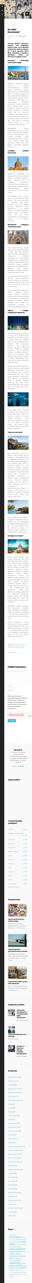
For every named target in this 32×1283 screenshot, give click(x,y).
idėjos (18, 1242)
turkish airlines (16, 1274)
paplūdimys (12, 1260)
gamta (10, 1242)
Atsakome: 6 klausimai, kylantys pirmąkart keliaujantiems (21, 1050)
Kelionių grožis (21, 36)
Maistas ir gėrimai (13, 1154)
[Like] (10, 24)
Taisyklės (11, 1212)
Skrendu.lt (2, 2)
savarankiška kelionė (18, 1270)
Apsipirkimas (12, 1081)
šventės (11, 1277)
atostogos (15, 645)
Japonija (16, 1244)
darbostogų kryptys (14, 1100)
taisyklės (24, 1272)
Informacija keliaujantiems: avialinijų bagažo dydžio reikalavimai (22, 1013)
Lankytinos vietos (13, 1150)
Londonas (18, 1254)
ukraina (22, 1274)
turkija (11, 1274)
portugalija (12, 1268)
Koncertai (11, 1135)
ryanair (11, 1270)
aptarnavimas (12, 1235)
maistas (12, 1256)
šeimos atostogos (13, 1193)
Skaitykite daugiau (21, 928)
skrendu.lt (11, 1272)
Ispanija (10, 647)
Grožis (10, 1119)
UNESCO (10, 1216)
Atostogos (11, 1085)
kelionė (12, 1248)
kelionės (21, 1249)
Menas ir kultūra (13, 1158)
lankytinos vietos (17, 1252)
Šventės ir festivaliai (14, 1208)
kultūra (12, 1251)
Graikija (15, 1242)
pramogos (11, 1189)
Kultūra (10, 1143)
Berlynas (24, 1239)
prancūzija (18, 1268)
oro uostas (16, 1258)
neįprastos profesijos (14, 1169)
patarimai (14, 1262)
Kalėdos (20, 1244)
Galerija (10, 1112)
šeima (25, 1274)
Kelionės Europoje (18, 647)
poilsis (24, 1266)
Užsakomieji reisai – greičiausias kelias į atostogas (17, 950)
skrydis (15, 1272)
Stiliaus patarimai (13, 1200)
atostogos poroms (14, 1089)
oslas (20, 1258)
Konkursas (11, 1139)
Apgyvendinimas (13, 1077)
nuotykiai (11, 1173)
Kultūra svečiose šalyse (15, 1146)
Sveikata (10, 1204)
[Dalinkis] (14, 24)
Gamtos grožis (12, 1116)
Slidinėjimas (11, 1196)
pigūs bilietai (23, 1263)
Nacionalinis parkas (14, 1162)
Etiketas (10, 1104)
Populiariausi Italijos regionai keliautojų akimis (17, 982)
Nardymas (11, 1166)
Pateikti (11, 721)
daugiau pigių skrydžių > (14, 887)
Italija (12, 1244)
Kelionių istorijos (13, 1131)
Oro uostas (11, 1181)
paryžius (18, 1260)
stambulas (19, 1272)
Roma (24, 1268)
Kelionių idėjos (12, 1127)
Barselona (22, 645)
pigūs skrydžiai (16, 1265)
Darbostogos (12, 1096)
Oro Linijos (11, 1177)
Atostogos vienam (13, 1092)
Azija (15, 1239)
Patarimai (11, 1185)
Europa (10, 1108)
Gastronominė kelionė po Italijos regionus (16, 920)
